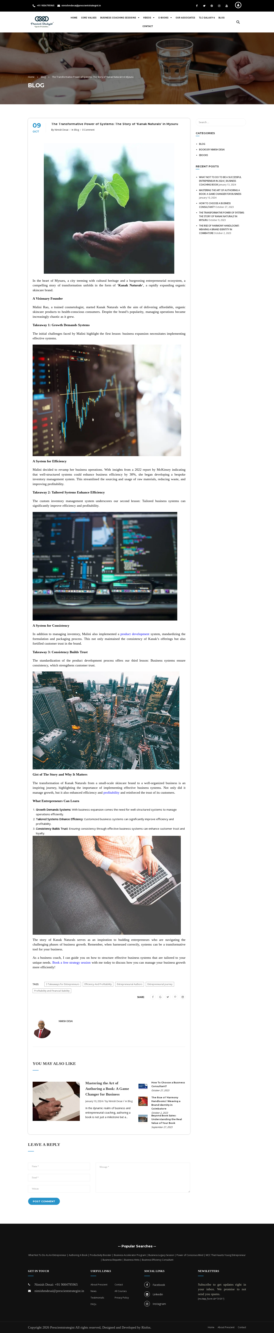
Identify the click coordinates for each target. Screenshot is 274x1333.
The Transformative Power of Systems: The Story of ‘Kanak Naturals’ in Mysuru (221, 216)
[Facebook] (153, 997)
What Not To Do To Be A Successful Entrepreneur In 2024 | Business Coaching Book (220, 181)
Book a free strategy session (71, 962)
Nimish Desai (61, 129)
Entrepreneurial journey (159, 984)
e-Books (163, 17)
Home (74, 17)
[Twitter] (168, 997)
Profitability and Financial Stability (52, 990)
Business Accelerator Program (130, 1255)
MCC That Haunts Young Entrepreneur (226, 1255)
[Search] (241, 122)
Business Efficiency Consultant (157, 1259)
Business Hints (131, 1259)
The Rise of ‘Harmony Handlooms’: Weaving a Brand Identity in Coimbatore (165, 1103)
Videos (147, 17)
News (93, 1291)
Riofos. (146, 1327)
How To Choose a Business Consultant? (168, 1084)
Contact (147, 26)
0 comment (88, 129)
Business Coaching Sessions (118, 17)
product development (134, 634)
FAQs (93, 1304)
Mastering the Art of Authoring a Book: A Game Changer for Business (107, 1088)
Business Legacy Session (161, 1255)
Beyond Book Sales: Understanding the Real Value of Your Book (166, 1119)
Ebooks (203, 155)
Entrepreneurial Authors (129, 984)
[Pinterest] (175, 997)
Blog (221, 17)
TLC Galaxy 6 (207, 17)
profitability (111, 792)
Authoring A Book (78, 1255)
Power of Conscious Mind (190, 1255)
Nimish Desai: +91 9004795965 (56, 1284)
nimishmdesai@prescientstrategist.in (59, 1291)
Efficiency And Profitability (98, 984)
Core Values (89, 17)
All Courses (121, 1291)
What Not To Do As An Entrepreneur (47, 1255)
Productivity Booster (100, 1255)
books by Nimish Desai (212, 149)
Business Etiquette (112, 1259)
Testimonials (97, 1297)
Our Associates (185, 17)
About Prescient (99, 1284)
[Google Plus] (160, 997)
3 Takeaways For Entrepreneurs (62, 984)
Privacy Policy (122, 1297)
